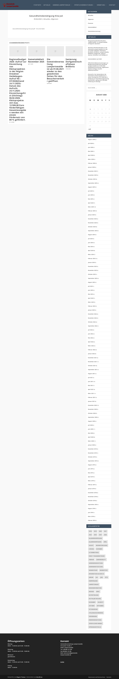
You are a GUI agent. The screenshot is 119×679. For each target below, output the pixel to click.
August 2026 (91, 139)
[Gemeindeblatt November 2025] (36, 51)
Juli (97, 577)
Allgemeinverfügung (95, 538)
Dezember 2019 (92, 449)
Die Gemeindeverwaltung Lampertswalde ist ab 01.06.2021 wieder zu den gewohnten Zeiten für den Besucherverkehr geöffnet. (55, 70)
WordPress (39, 677)
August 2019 (91, 465)
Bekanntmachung (101, 545)
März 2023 (91, 302)
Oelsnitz (100, 602)
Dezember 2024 (92, 219)
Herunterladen (40, 29)
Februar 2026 (91, 163)
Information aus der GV (96, 574)
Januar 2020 (91, 445)
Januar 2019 (91, 488)
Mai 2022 (90, 338)
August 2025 (91, 187)
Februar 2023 (91, 306)
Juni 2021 (90, 381)
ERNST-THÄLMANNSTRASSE (97, 556)
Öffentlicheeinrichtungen (83, 5)
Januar (91, 577)
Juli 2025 (90, 191)
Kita (106, 577)
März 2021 (91, 393)
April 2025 (91, 203)
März (97, 591)
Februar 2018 (91, 520)
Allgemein (54, 19)
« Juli (89, 129)
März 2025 (91, 207)
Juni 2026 (90, 147)
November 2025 (92, 175)
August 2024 (91, 234)
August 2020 (91, 421)
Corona (91, 549)
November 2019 (92, 453)
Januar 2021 (91, 401)
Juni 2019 (90, 469)
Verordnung (93, 616)
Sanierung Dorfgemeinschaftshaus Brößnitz (74, 63)
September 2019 (92, 461)
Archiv (62, 662)
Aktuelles (46, 5)
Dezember (99, 549)
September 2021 (92, 369)
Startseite (37, 5)
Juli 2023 (90, 286)
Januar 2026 (91, 167)
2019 (95, 531)
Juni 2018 (90, 512)
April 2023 (91, 298)
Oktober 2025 (92, 179)
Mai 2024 (90, 246)
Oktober (91, 605)
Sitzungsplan (93, 609)
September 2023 (92, 278)
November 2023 (92, 270)
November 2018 (92, 496)
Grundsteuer (93, 570)
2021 (105, 531)
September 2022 (92, 326)
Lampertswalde (94, 584)
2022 (90, 535)
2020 (100, 531)
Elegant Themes (21, 677)
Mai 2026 (90, 151)
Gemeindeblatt (92, 27)
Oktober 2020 (92, 413)
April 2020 (91, 437)
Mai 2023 (90, 294)
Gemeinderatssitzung (94, 31)
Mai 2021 (90, 385)
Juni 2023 (90, 290)
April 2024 (91, 250)
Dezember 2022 (92, 314)
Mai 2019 (90, 473)
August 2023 (91, 282)
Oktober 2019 (92, 457)
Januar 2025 (91, 215)
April (105, 542)
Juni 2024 (90, 242)
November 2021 (92, 361)
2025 (100, 535)
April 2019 (91, 477)
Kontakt (112, 5)
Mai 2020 (90, 433)
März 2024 (91, 254)
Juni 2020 (90, 429)
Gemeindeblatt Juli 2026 (95, 59)
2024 (95, 535)
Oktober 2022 (92, 322)
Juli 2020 (90, 425)
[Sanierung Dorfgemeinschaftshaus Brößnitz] (74, 51)
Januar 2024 (91, 262)
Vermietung (101, 5)
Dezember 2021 (92, 357)
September (100, 605)
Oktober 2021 (92, 365)
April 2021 (91, 389)
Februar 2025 (91, 211)
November (92, 602)
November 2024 (92, 223)
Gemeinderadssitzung (96, 563)
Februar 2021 (91, 397)
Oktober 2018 (92, 500)
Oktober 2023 (92, 274)
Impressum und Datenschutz (96, 677)
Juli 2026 (90, 143)
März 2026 (91, 159)
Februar (91, 559)
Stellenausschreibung (96, 613)
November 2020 (92, 409)
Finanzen (90, 23)
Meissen (91, 591)
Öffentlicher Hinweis (95, 623)
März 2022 (91, 346)
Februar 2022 (91, 349)
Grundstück (104, 570)
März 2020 (91, 441)
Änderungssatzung (95, 620)
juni (101, 577)
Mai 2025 (90, 199)
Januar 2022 (91, 353)
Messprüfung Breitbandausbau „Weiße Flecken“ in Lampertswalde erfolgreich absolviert (97, 42)
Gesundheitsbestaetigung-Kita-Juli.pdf (24, 29)
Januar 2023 (91, 310)
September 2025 (92, 183)
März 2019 (91, 480)
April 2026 (91, 155)
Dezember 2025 (92, 171)
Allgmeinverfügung (95, 542)
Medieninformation (95, 588)
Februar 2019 (91, 484)
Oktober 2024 (92, 226)
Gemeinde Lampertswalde (61, 5)
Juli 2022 (90, 330)
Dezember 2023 (92, 266)
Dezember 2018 (92, 492)
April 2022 (91, 342)
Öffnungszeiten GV (95, 627)
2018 (90, 531)
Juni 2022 (90, 334)
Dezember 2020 (92, 405)
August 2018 (91, 508)
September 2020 (92, 417)
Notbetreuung (93, 595)
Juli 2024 (90, 238)
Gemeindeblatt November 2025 (36, 60)
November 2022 (92, 318)
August (91, 545)
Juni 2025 (90, 195)
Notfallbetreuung (95, 598)
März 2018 (91, 516)
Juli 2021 (90, 377)
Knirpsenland (93, 581)
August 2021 (91, 373)
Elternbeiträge (94, 552)
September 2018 (92, 504)
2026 (105, 535)
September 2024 (92, 230)
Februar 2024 (91, 258)
